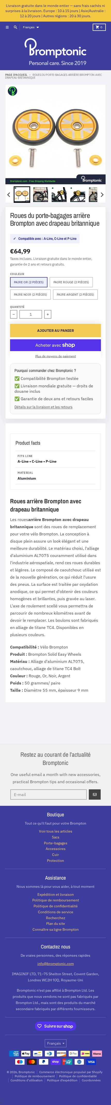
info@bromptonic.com (55, 963)
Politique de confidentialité (78, 1076)
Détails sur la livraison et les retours (43, 406)
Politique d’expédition (62, 1080)
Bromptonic (27, 1072)
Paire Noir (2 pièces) (30, 294)
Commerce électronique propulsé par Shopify (70, 1072)
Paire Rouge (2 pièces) (71, 282)
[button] (22, 194)
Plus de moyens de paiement (55, 356)
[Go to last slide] (9, 194)
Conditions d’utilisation (27, 1080)
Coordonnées (91, 1080)
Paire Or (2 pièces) (29, 282)
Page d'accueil (16, 75)
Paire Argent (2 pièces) (75, 294)
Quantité (17, 307)
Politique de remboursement (35, 1076)
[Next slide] (102, 194)
